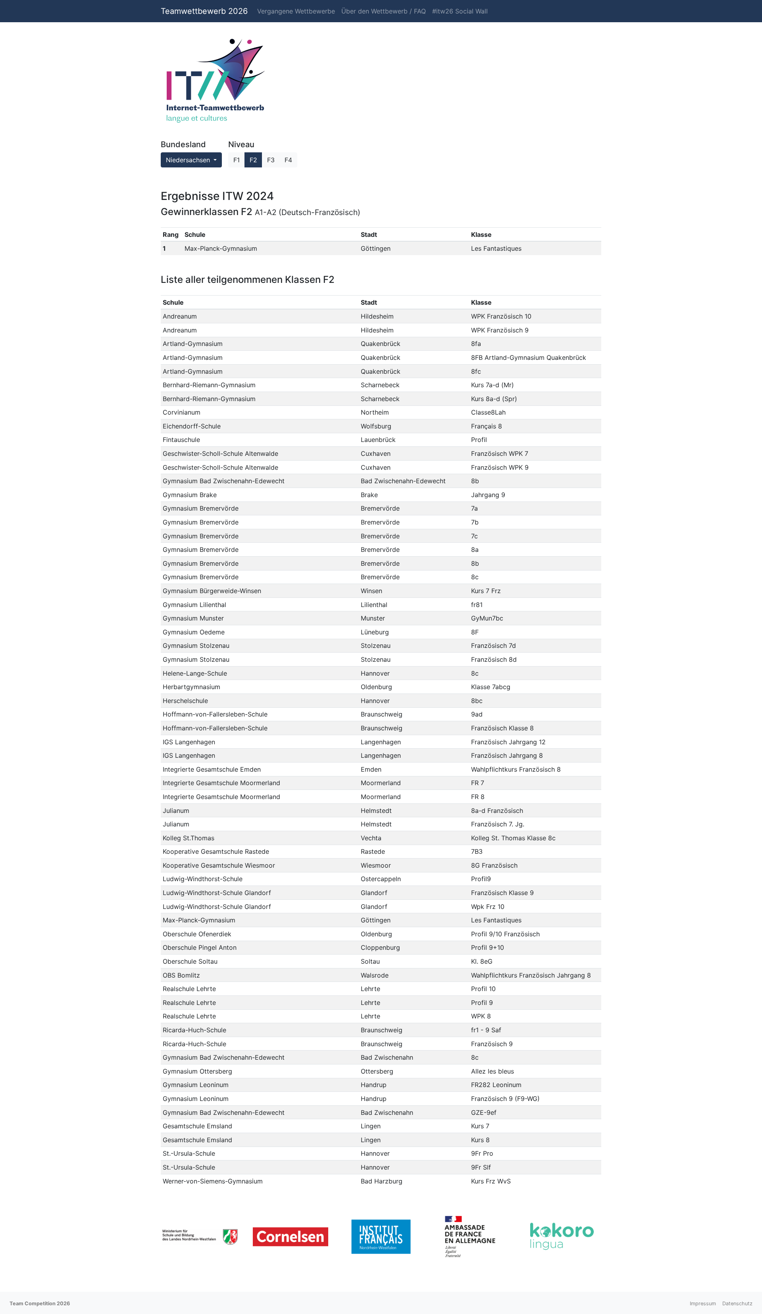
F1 (236, 160)
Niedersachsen (189, 160)
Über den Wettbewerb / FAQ (383, 11)
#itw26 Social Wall (460, 11)
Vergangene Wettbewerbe (296, 11)
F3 (271, 160)
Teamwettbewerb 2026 (204, 11)
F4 (288, 160)
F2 (253, 160)
